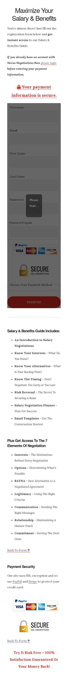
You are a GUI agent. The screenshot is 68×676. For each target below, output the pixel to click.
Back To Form (17, 550)
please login (48, 63)
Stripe (32, 581)
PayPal (17, 581)
